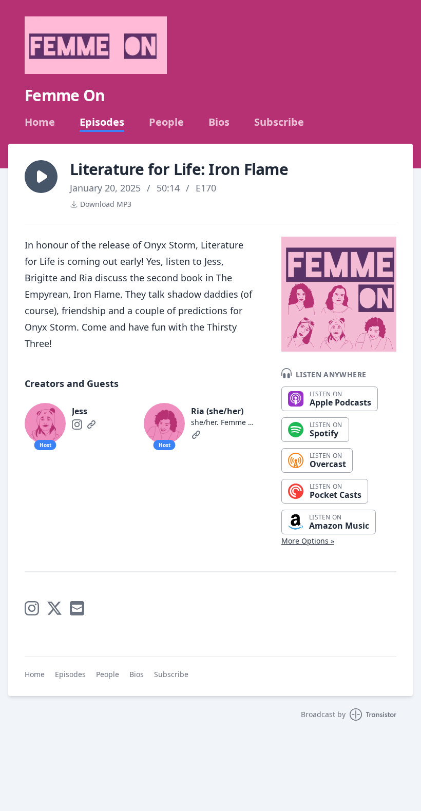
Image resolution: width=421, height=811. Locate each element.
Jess (79, 411)
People (166, 122)
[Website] (91, 424)
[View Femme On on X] (54, 608)
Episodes (102, 122)
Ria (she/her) (217, 411)
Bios (218, 122)
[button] (41, 176)
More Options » (307, 541)
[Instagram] (77, 424)
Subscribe (279, 122)
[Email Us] (77, 608)
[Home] (96, 45)
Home (40, 122)
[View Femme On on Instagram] (32, 608)
